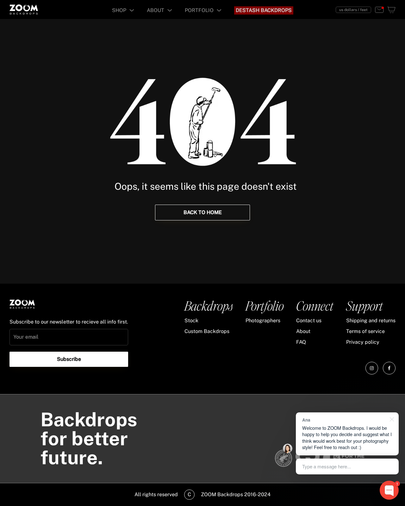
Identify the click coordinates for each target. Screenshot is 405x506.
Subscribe (69, 359)
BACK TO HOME (203, 212)
